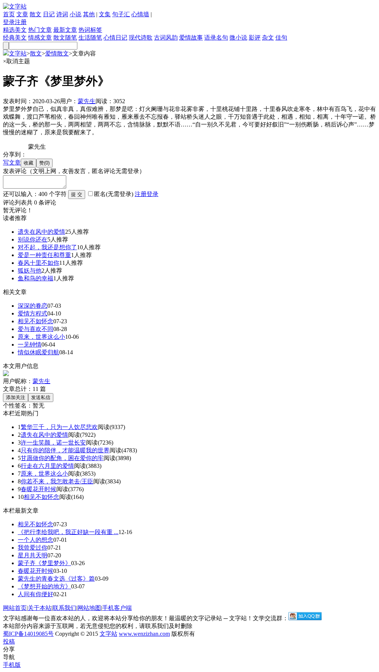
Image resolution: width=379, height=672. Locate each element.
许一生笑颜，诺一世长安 (53, 442)
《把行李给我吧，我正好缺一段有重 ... (68, 532)
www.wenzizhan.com (144, 634)
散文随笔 (65, 37)
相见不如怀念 (35, 321)
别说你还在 (32, 239)
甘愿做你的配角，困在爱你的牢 (62, 458)
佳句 (281, 37)
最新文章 (65, 30)
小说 (75, 14)
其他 (89, 14)
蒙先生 (86, 101)
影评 (255, 37)
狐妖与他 (29, 270)
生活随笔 (90, 37)
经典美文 (15, 37)
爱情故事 (191, 37)
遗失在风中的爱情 (41, 232)
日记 (49, 14)
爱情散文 (57, 53)
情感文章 (40, 37)
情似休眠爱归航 (38, 352)
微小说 (238, 37)
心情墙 (140, 14)
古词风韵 (166, 37)
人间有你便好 (35, 594)
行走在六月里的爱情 (47, 466)
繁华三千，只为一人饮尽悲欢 (59, 427)
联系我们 (64, 608)
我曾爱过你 (32, 547)
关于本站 (39, 608)
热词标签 (90, 30)
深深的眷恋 (32, 306)
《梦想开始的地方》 (44, 586)
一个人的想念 (35, 540)
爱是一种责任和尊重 (44, 255)
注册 (21, 22)
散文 (35, 14)
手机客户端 (117, 608)
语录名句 (216, 37)
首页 (9, 14)
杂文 (268, 37)
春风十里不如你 (38, 263)
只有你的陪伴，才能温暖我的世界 (65, 450)
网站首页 (15, 608)
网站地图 (89, 608)
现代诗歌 (140, 37)
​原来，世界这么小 (41, 337)
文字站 (18, 53)
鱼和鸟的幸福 (35, 278)
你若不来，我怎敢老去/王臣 (57, 481)
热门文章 (40, 30)
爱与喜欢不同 (35, 329)
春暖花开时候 (38, 489)
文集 (105, 14)
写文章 (12, 162)
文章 (22, 14)
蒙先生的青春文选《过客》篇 (56, 578)
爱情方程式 (32, 313)
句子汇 (121, 14)
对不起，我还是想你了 (47, 247)
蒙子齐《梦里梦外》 (44, 563)
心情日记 (115, 37)
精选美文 (15, 30)
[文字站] (15, 6)
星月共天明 (32, 555)
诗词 (62, 14)
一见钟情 (29, 344)
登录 (9, 22)
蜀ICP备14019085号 (28, 634)
